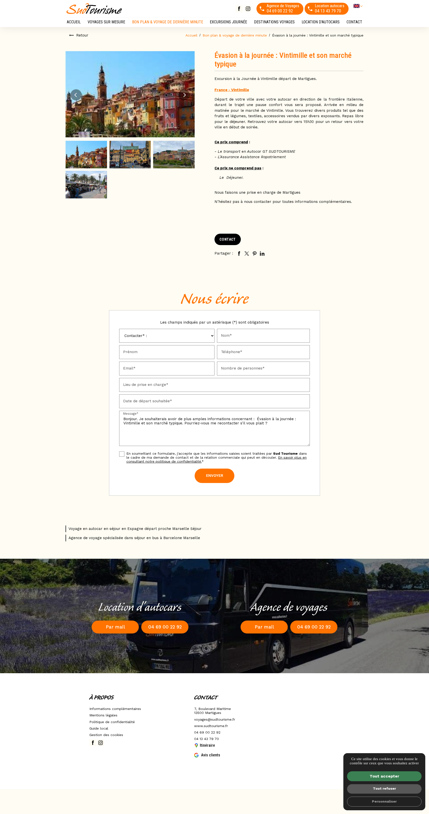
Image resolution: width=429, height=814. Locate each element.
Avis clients (210, 755)
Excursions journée (228, 22)
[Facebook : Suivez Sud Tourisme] (239, 8)
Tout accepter (384, 776)
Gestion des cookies (106, 735)
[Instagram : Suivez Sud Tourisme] (248, 8)
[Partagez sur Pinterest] (254, 253)
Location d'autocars (321, 22)
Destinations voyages (274, 22)
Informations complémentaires (115, 709)
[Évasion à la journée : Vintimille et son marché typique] (130, 94)
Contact (354, 22)
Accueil (74, 22)
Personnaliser (384, 801)
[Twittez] (246, 253)
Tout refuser (384, 788)
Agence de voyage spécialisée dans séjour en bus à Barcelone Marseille (134, 538)
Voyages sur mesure (106, 22)
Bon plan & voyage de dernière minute (167, 22)
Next (184, 95)
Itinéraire (207, 745)
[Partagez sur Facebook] (239, 253)
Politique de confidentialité (112, 722)
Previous (76, 95)
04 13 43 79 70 (206, 739)
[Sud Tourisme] (94, 8)
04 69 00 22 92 (207, 732)
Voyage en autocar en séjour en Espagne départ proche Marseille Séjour (135, 528)
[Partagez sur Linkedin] (262, 253)
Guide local (98, 728)
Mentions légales (103, 715)
